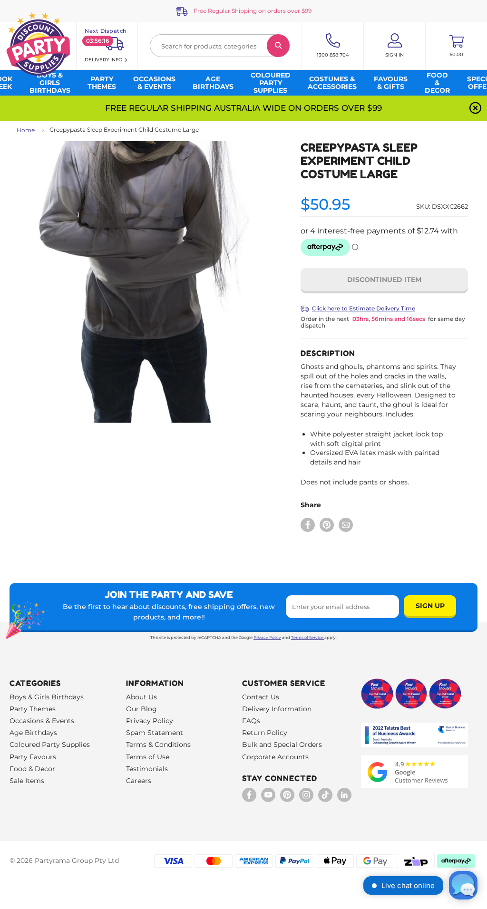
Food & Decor (32, 768)
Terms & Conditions (158, 744)
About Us (141, 697)
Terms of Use (147, 757)
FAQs (251, 720)
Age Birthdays (33, 732)
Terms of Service (307, 637)
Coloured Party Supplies (50, 744)
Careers (138, 780)
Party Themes (33, 709)
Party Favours (33, 757)
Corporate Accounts (275, 757)
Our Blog (141, 709)
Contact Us (260, 697)
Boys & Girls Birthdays (47, 697)
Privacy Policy (267, 637)
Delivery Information (277, 709)
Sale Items (27, 780)
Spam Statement (154, 732)
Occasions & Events (42, 720)
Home (26, 130)
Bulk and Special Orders (282, 744)
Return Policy (264, 732)
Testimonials (147, 768)
